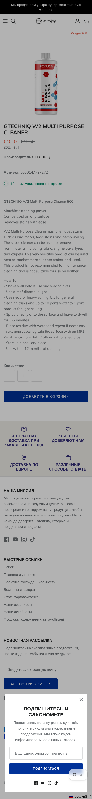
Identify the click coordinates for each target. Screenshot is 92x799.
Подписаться (46, 768)
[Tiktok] (56, 783)
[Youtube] (42, 783)
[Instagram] (49, 783)
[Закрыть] (81, 700)
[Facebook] (36, 783)
